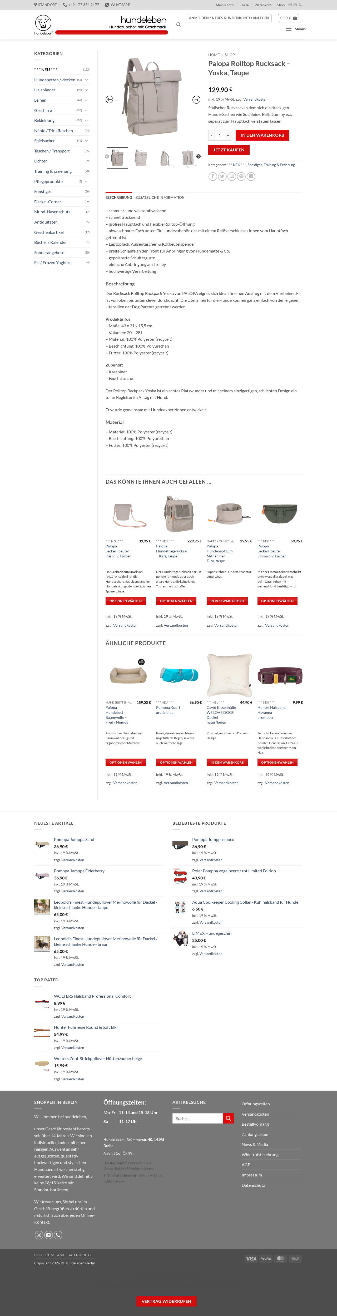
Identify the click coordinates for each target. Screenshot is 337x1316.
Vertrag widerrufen (166, 1301)
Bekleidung (44, 120)
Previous (107, 156)
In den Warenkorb (262, 135)
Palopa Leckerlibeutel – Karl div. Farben (119, 551)
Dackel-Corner (47, 201)
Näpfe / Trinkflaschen (53, 130)
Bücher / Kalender (50, 242)
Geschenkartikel (49, 232)
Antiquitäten (46, 221)
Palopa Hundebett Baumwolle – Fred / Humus (117, 714)
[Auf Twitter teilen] (222, 176)
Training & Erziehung (53, 171)
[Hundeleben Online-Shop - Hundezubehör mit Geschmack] (101, 25)
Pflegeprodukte (48, 181)
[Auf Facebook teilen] (213, 176)
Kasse (244, 5)
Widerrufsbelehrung (260, 1154)
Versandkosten (255, 99)
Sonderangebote (49, 252)
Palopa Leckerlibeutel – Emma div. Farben (271, 551)
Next (198, 156)
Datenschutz (253, 1185)
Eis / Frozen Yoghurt (52, 262)
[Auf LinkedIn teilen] (251, 176)
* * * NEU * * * (45, 69)
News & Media (255, 1144)
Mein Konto (225, 5)
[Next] (302, 563)
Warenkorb (263, 5)
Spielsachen (45, 140)
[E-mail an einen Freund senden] (231, 176)
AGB (246, 1164)
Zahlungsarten (255, 1134)
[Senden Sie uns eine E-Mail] (295, 5)
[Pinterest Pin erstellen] (241, 176)
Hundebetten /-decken (54, 79)
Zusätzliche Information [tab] (160, 197)
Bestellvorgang (255, 1123)
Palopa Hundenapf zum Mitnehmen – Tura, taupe (220, 553)
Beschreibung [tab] (119, 197)
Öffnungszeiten (256, 1103)
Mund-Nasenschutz (52, 211)
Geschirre (43, 110)
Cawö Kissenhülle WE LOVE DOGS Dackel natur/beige (221, 714)
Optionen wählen (126, 601)
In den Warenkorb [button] (227, 601)
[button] (178, 24)
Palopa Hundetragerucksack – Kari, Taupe (173, 551)
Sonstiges (43, 191)
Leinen (40, 99)
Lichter (40, 160)
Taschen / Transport (52, 150)
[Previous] (106, 563)
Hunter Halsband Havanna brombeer (271, 712)
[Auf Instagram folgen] (290, 5)
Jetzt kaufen (229, 149)
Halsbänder (44, 89)
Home (214, 55)
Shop (281, 5)
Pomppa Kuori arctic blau (168, 710)
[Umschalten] (86, 79)
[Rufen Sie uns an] (300, 5)
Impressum (252, 1174)
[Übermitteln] (228, 1118)
